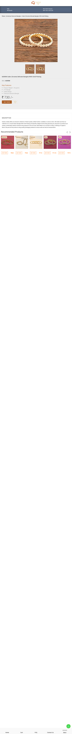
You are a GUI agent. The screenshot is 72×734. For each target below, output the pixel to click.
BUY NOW (7, 102)
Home (3, 16)
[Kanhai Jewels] (36, 3)
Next (69, 132)
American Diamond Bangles (13, 16)
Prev (67, 132)
